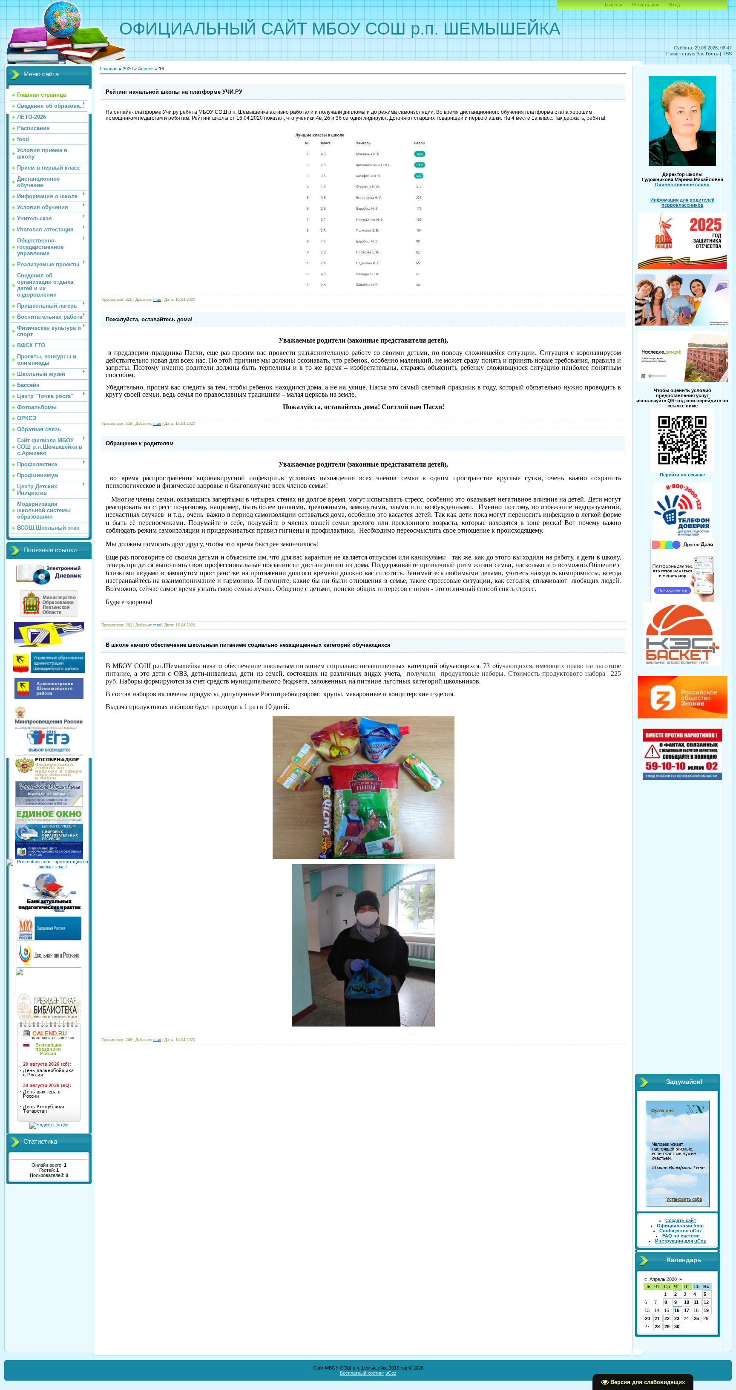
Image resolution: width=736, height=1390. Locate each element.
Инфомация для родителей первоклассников (682, 202)
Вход (674, 4)
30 (676, 1326)
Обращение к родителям (140, 443)
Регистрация (645, 4)
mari (157, 299)
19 (706, 1310)
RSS (727, 53)
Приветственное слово (682, 184)
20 (647, 1318)
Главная (613, 4)
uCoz (391, 1373)
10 (686, 1302)
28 (657, 1326)
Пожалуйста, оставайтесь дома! (149, 319)
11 (696, 1302)
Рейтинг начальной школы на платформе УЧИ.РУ (174, 92)
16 (676, 1310)
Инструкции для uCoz (680, 1240)
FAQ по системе (680, 1235)
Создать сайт (680, 1220)
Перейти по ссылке (682, 474)
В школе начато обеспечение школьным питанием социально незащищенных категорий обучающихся (248, 645)
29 (667, 1326)
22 (667, 1318)
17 (686, 1310)
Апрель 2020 (663, 1279)
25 (696, 1318)
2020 (128, 68)
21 (657, 1318)
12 (706, 1302)
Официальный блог (680, 1225)
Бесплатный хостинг (362, 1373)
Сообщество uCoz (680, 1230)
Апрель (146, 68)
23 (676, 1318)
